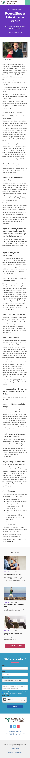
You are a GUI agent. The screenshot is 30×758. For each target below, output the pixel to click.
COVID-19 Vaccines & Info (13, 574)
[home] (8, 2)
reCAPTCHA (5, 695)
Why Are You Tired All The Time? (13, 634)
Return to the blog (15, 646)
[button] (27, 2)
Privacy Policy (15, 748)
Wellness (11, 9)
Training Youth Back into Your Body (14, 605)
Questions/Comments (8, 683)
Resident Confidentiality (15, 752)
